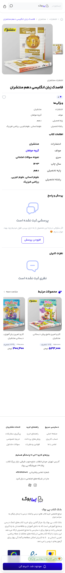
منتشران (42, 19)
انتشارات (53, 19)
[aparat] (30, 485)
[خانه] (61, 19)
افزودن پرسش (32, 240)
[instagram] (35, 485)
